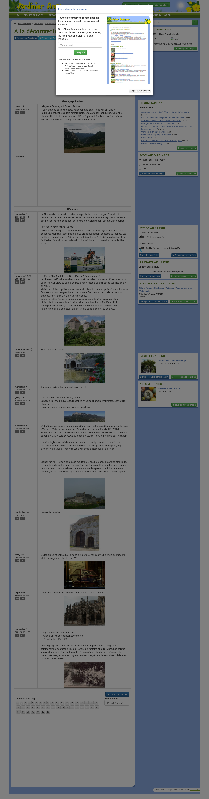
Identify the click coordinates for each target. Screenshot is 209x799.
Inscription (80, 52)
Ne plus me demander (140, 90)
